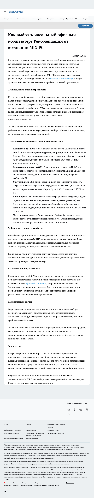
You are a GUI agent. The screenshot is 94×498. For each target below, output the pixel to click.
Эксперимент (22, 19)
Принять (85, 26)
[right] (91, 19)
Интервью (50, 19)
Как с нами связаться (11, 433)
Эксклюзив (8, 19)
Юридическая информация (13, 438)
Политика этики (53, 430)
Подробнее (68, 450)
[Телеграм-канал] (81, 409)
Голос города (37, 19)
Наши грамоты (31, 430)
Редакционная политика (55, 433)
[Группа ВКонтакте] (68, 409)
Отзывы (28, 424)
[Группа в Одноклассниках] (74, 409)
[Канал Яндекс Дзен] (87, 409)
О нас (6, 424)
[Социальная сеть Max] (68, 414)
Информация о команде (12, 430)
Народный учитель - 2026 (68, 19)
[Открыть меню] (5, 12)
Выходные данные (32, 438)
